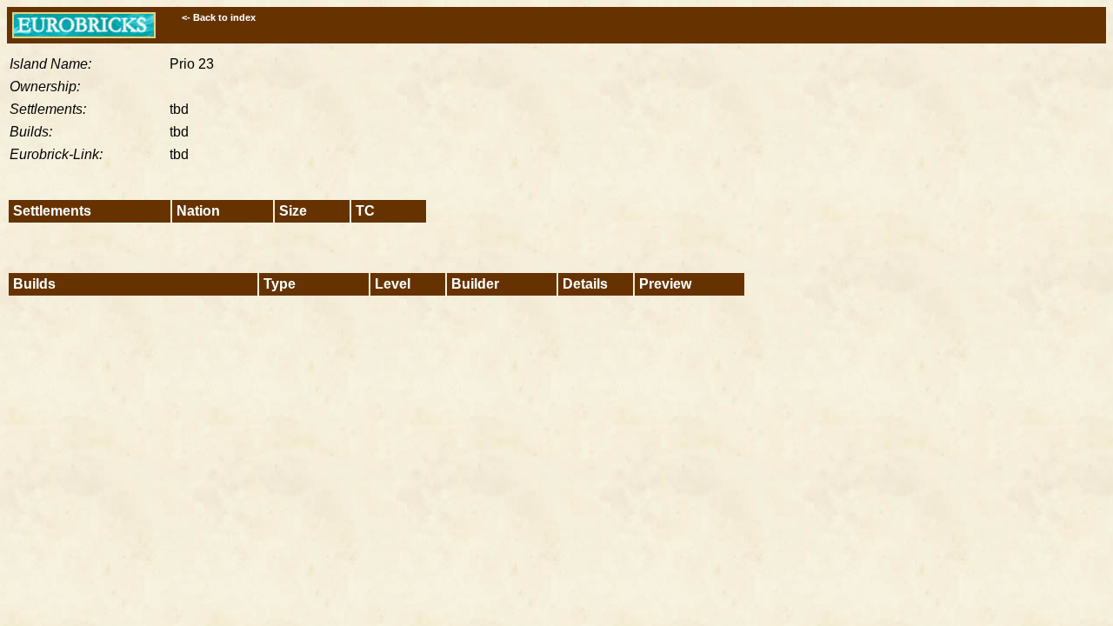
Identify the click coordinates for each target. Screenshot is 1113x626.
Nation (198, 210)
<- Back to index (219, 17)
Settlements (52, 210)
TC (365, 210)
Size (293, 210)
